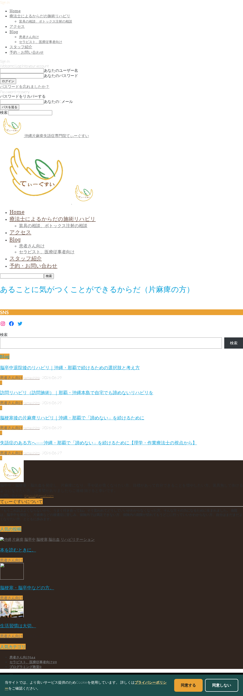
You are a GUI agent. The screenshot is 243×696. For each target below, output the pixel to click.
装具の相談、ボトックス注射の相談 (45, 21)
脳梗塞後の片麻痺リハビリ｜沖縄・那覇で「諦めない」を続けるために (72, 418)
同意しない (221, 685)
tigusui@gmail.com (39, 495)
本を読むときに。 (18, 550)
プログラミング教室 (25, 667)
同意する (188, 685)
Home (15, 10)
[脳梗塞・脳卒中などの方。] (12, 578)
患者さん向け (29, 36)
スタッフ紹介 (20, 46)
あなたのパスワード (61, 75)
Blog (13, 31)
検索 (4, 334)
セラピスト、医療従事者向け (40, 41)
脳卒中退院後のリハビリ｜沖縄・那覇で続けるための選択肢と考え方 (70, 367)
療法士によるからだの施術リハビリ (39, 15)
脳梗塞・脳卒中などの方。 (27, 587)
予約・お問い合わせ (26, 52)
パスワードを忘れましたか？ (24, 86)
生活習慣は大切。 (18, 626)
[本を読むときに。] (47, 539)
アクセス (17, 26)
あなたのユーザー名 (61, 70)
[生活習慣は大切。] (12, 616)
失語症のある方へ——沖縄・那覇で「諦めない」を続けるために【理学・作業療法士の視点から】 (98, 443)
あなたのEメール (58, 101)
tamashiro (31, 377)
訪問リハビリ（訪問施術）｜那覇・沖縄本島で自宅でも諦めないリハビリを (76, 392)
